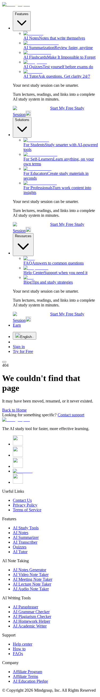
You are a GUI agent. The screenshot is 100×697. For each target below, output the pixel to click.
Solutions (22, 120)
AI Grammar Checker (31, 611)
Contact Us (22, 500)
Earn (17, 325)
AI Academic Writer (30, 626)
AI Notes (20, 532)
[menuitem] (60, 36)
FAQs (18, 653)
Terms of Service (27, 510)
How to (19, 649)
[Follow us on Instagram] (18, 455)
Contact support (71, 415)
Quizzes (19, 547)
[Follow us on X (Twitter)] (18, 444)
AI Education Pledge (30, 681)
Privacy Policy (25, 505)
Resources (23, 236)
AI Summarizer (26, 537)
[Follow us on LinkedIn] (18, 466)
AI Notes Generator (29, 570)
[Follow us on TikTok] (18, 482)
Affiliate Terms (25, 676)
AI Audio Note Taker (31, 589)
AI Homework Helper (31, 621)
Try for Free (23, 351)
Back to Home (14, 410)
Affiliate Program (27, 671)
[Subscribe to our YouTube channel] (23, 471)
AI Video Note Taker (31, 574)
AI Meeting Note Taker (32, 579)
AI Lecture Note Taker (32, 584)
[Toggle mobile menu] (4, 362)
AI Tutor (20, 551)
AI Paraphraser (25, 607)
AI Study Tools (26, 528)
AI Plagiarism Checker (32, 616)
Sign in (19, 346)
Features (22, 14)
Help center (22, 644)
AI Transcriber (25, 542)
